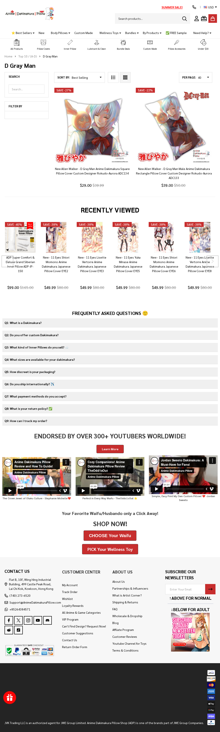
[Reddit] (9, 630)
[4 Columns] (125, 77)
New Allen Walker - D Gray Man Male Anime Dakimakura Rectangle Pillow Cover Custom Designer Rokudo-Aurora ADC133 (174, 173)
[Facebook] (9, 620)
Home (8, 56)
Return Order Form (74, 647)
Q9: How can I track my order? (26, 421)
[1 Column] (113, 77)
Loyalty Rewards (73, 605)
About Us (118, 581)
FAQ (115, 609)
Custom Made (83, 33)
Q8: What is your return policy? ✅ (28, 408)
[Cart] (212, 18)
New (41, 33)
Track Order (70, 592)
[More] (32, 33)
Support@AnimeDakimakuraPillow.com (35, 602)
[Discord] (47, 620)
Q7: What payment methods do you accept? (35, 396)
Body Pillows (59, 33)
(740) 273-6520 (20, 595)
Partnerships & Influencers (130, 588)
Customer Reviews (124, 636)
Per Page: (189, 77)
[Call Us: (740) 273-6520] (194, 7)
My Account (70, 585)
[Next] (212, 261)
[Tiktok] (18, 630)
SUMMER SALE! (172, 7)
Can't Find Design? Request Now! (84, 626)
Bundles (130, 33)
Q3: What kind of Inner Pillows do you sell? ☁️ (37, 347)
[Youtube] (38, 620)
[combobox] (152, 18)
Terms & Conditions (125, 650)
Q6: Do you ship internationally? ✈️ (29, 384)
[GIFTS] (204, 18)
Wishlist (67, 599)
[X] (18, 620)
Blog (115, 623)
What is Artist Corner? (127, 595)
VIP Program (70, 619)
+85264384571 (19, 609)
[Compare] (25, 257)
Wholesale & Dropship (127, 616)
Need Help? (201, 33)
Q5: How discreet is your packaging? (30, 372)
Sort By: (63, 77)
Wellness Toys (109, 33)
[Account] (196, 18)
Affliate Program (123, 630)
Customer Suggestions (77, 633)
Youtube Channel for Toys (129, 643)
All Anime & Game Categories (81, 612)
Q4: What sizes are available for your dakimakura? (40, 359)
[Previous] (7, 261)
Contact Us (69, 640)
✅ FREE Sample (176, 33)
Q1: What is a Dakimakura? (23, 323)
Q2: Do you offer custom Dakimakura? (31, 335)
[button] (17, 45)
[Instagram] (28, 620)
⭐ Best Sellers (21, 33)
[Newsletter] (210, 589)
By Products (151, 33)
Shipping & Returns (125, 602)
